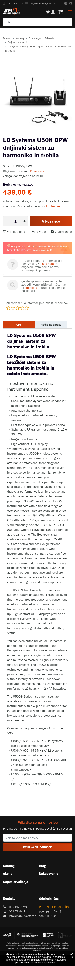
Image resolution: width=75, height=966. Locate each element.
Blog (42, 866)
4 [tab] (47, 133)
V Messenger (63, 231)
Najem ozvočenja (15, 882)
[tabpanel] (37, 96)
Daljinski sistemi (17, 42)
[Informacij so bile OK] (18, 308)
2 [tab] (35, 133)
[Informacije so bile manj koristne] (13, 308)
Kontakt (9, 899)
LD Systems (36, 171)
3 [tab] (41, 133)
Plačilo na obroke (51, 324)
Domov (7, 38)
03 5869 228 (18, 907)
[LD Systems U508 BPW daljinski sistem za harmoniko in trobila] (37, 96)
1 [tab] (29, 133)
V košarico (51, 221)
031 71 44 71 (15, 3)
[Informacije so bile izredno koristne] (27, 308)
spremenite (39, 962)
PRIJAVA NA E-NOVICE (37, 847)
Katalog (19, 38)
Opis (19, 324)
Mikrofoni (50, 38)
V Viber (41, 231)
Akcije (7, 874)
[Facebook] (70, 3)
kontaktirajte (54, 206)
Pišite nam (47, 263)
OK (71, 957)
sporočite (31, 287)
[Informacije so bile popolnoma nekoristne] (8, 308)
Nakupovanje (48, 874)
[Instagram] (65, 3)
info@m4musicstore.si (43, 3)
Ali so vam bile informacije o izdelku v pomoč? (37, 303)
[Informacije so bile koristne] (22, 308)
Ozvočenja (35, 38)
